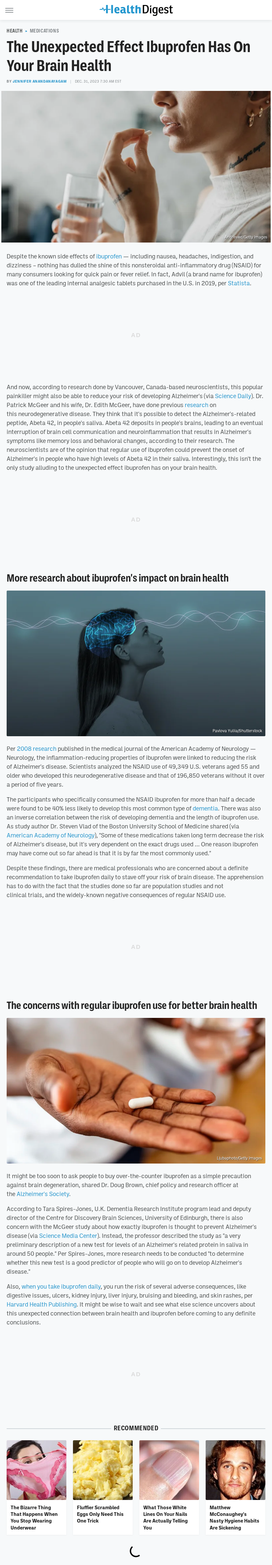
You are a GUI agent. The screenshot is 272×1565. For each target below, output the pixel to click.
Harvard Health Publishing (42, 1304)
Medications (44, 31)
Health (15, 31)
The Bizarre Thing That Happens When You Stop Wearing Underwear (34, 1517)
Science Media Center (68, 1235)
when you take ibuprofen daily (61, 1286)
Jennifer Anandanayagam (40, 81)
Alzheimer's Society (43, 1193)
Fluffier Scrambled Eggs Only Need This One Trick (100, 1514)
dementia (205, 808)
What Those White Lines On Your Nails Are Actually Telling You (165, 1517)
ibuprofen (109, 256)
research (196, 404)
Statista (239, 283)
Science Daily (233, 395)
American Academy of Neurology (51, 835)
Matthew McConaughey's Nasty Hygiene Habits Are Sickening (234, 1517)
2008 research (36, 748)
